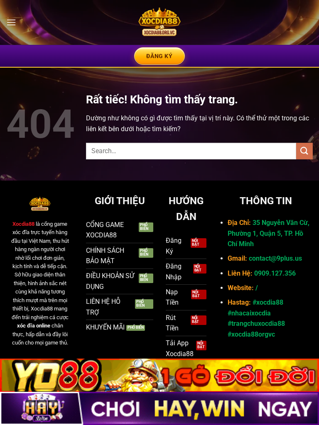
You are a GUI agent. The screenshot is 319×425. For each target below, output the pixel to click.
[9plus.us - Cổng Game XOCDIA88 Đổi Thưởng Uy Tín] (159, 22)
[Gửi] (304, 151)
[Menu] (11, 22)
